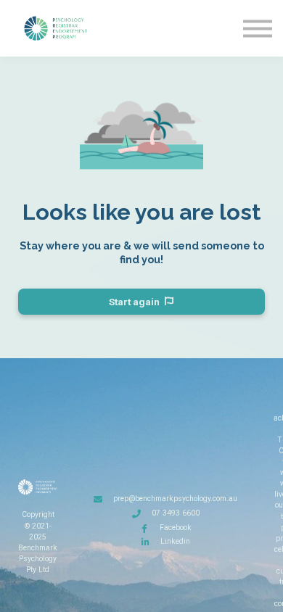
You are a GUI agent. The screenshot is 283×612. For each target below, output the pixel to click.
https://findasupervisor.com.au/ (165, 556)
